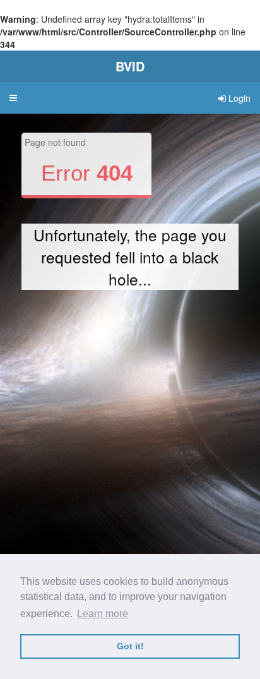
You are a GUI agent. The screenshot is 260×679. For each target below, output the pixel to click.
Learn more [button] (102, 613)
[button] (13, 98)
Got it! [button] (130, 646)
